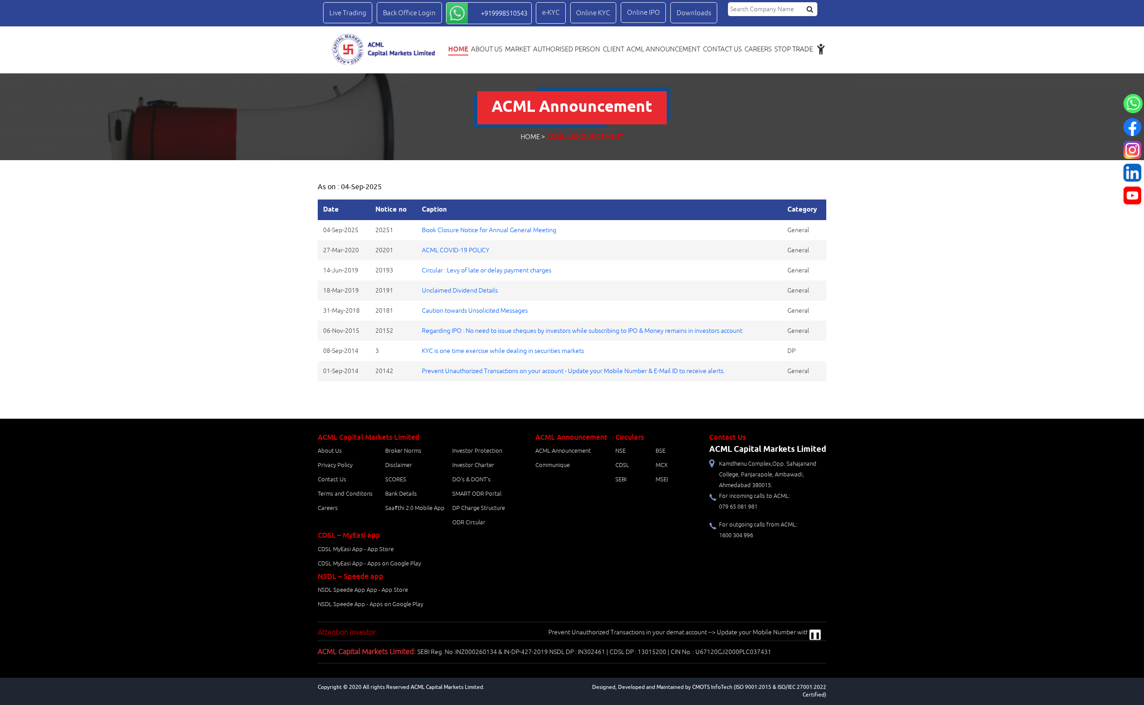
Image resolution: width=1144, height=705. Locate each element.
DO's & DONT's (471, 479)
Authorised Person (566, 49)
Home (458, 49)
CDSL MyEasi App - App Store (356, 549)
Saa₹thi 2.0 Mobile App (415, 508)
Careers (758, 49)
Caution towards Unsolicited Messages (475, 310)
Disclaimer (398, 465)
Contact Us (332, 479)
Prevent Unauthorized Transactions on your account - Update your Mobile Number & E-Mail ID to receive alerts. (573, 371)
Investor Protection (477, 450)
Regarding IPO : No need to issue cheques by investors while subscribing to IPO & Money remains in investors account (582, 331)
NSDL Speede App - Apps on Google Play (370, 604)
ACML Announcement (663, 49)
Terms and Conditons (345, 493)
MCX (662, 465)
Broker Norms (403, 450)
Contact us (722, 49)
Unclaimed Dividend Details (460, 290)
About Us (486, 49)
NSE (620, 450)
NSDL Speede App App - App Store (363, 590)
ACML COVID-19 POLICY (455, 250)
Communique (552, 465)
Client (613, 49)
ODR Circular (468, 522)
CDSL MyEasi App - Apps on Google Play (369, 563)
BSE (660, 450)
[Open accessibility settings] (821, 49)
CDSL (622, 465)
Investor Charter (473, 465)
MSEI (662, 479)
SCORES (395, 479)
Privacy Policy (335, 465)
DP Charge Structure (478, 508)
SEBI (621, 479)
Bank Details (401, 493)
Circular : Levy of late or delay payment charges (486, 270)
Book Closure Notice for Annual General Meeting (489, 230)
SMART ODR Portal (476, 493)
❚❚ (815, 635)
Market (517, 49)
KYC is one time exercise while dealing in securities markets (503, 351)
